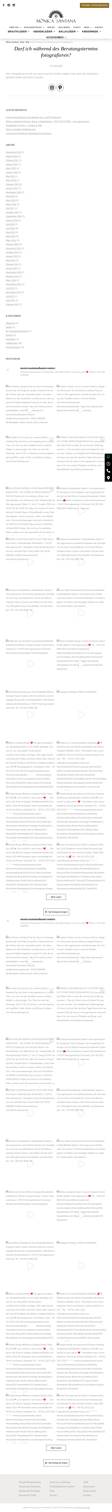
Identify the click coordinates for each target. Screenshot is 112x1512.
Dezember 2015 (13, 248)
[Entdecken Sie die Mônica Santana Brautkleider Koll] (30, 664)
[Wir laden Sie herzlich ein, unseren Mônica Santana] (30, 460)
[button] (6, 1505)
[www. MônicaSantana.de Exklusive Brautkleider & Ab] (81, 613)
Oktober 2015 (12, 252)
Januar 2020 (12, 172)
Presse (53, 1495)
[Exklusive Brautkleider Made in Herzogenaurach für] (81, 511)
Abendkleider (42, 31)
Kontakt (99, 27)
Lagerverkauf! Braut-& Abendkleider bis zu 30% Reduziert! (33, 117)
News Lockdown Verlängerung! (20, 129)
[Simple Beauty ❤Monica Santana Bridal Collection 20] (30, 816)
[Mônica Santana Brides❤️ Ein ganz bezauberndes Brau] (30, 765)
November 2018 (13, 192)
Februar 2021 (12, 160)
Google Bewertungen (30, 1482)
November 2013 (13, 272)
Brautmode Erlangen (29, 1491)
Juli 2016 (10, 224)
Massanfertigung (33, 27)
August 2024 (12, 156)
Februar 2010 (12, 304)
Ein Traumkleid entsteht (17, 331)
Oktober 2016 (12, 212)
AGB (85, 1482)
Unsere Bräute (13, 347)
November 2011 (13, 292)
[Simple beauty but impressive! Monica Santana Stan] (81, 816)
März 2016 (11, 240)
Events (77, 27)
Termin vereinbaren (94, 5)
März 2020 (11, 168)
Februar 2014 (12, 264)
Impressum (88, 1486)
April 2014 (10, 260)
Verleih (51, 27)
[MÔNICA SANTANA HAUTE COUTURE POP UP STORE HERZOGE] (81, 460)
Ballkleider (67, 31)
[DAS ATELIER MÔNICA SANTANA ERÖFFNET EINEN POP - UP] (30, 511)
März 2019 (11, 180)
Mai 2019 (10, 176)
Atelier (9, 327)
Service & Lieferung (60, 1482)
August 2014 (12, 256)
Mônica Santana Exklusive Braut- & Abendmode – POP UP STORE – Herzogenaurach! (47, 121)
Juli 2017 (10, 208)
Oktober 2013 (12, 276)
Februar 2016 (12, 244)
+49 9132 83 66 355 (82, 1508)
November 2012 (13, 284)
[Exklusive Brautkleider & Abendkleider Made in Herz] (81, 562)
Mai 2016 (10, 232)
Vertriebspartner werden (62, 1486)
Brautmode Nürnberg (30, 1486)
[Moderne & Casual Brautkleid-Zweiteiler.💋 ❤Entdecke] (81, 765)
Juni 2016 (10, 228)
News (86, 27)
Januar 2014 (12, 268)
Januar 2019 (12, 188)
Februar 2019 (12, 184)
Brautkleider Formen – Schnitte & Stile (24, 125)
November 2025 (13, 152)
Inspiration (11, 339)
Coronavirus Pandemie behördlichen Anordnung (28, 133)
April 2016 (10, 236)
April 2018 (10, 200)
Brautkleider (17, 31)
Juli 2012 (10, 288)
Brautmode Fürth (27, 1495)
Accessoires (55, 37)
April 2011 (10, 300)
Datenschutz (89, 1491)
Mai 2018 (10, 196)
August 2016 (12, 220)
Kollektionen (11, 343)
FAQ (52, 1491)
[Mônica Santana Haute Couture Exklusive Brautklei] (81, 664)
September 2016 (14, 216)
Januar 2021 (12, 164)
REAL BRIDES (64, 27)
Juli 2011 (10, 296)
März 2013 (11, 280)
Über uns (14, 27)
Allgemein (10, 323)
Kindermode (90, 31)
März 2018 (11, 204)
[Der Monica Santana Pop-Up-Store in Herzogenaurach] (30, 409)
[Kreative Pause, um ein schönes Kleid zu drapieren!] (81, 409)
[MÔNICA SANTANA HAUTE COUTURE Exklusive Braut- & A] (30, 562)
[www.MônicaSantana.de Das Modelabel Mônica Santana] (30, 715)
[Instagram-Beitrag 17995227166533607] (81, 715)
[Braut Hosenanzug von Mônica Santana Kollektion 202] (81, 867)
